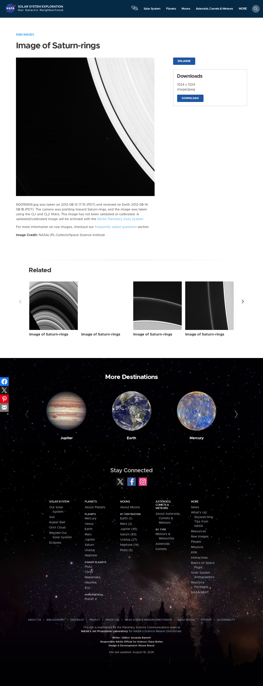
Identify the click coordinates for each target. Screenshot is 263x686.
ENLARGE (184, 61)
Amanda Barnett (141, 638)
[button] (243, 9)
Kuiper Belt (57, 522)
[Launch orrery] (134, 10)
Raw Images (25, 34)
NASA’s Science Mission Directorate (157, 631)
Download (190, 98)
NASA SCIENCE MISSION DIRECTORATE (148, 620)
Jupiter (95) (128, 529)
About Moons (130, 507)
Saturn (89, 544)
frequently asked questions (116, 227)
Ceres (89, 571)
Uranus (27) (128, 539)
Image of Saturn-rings (48, 334)
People (196, 541)
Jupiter (66, 438)
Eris (87, 587)
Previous (20, 301)
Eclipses (55, 542)
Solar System (59, 501)
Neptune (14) (129, 544)
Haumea (90, 582)
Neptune (91, 555)
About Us (34, 620)
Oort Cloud (57, 527)
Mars (88, 534)
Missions (197, 547)
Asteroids (163, 543)
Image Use (112, 620)
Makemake (92, 577)
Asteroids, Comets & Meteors (163, 505)
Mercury (197, 438)
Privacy (94, 620)
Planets (91, 501)
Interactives (199, 557)
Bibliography (56, 620)
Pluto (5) (126, 550)
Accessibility (226, 620)
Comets (161, 549)
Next (243, 301)
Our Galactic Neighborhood (41, 11)
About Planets (95, 507)
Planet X (91, 599)
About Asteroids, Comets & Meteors (168, 518)
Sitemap (206, 620)
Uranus (90, 550)
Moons (125, 501)
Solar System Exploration (41, 5)
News (195, 507)
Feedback (77, 620)
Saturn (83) (128, 534)
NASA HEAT (200, 592)
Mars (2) (126, 523)
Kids (194, 552)
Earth (131, 438)
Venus (89, 523)
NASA (11, 8)
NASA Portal (186, 620)
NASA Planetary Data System (120, 219)
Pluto (88, 566)
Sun (52, 517)
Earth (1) (126, 518)
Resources (198, 531)
